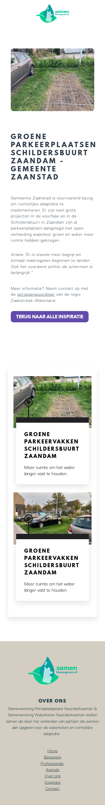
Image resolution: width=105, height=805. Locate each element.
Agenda (52, 769)
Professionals (52, 763)
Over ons (53, 775)
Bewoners (52, 756)
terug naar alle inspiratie (49, 316)
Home (52, 750)
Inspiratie (52, 782)
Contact (53, 788)
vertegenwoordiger (36, 294)
